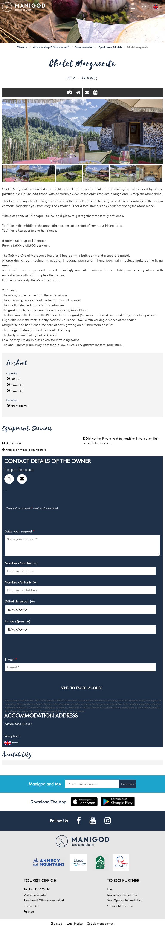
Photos (69, 92)
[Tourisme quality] (121, 862)
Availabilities (95, 92)
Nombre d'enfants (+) (21, 582)
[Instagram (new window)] (107, 820)
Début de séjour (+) (20, 601)
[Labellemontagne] (78, 862)
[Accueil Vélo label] (100, 862)
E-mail (11, 659)
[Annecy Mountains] (48, 862)
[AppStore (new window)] (84, 801)
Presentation (78, 92)
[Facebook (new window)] (78, 820)
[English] (155, 7)
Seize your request (20, 531)
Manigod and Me (45, 784)
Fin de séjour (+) (17, 621)
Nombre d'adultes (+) (21, 563)
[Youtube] (92, 820)
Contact (86, 92)
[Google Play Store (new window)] (118, 801)
